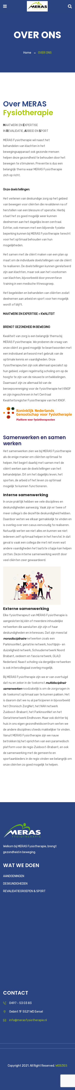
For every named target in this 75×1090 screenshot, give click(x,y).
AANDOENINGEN (13, 876)
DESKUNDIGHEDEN (15, 883)
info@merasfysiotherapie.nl (28, 1020)
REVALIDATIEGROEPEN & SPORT (24, 891)
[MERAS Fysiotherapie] (37, 7)
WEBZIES (61, 1065)
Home (27, 52)
